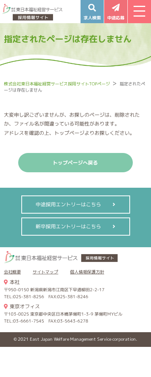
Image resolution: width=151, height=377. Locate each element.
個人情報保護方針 (87, 272)
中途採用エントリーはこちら (68, 204)
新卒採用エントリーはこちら (68, 226)
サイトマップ (45, 272)
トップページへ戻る (75, 162)
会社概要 (12, 272)
